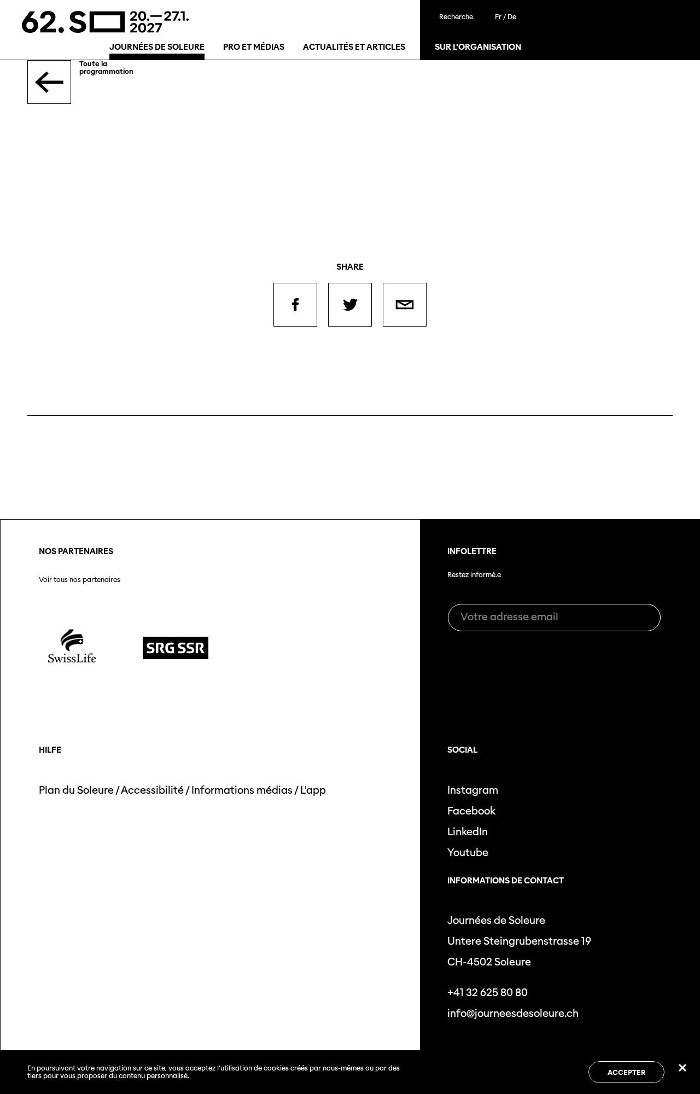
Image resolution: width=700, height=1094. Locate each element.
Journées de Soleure (157, 47)
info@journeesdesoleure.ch (513, 1013)
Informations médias (242, 790)
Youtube (467, 852)
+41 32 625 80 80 (487, 992)
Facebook (471, 811)
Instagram (472, 790)
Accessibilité (152, 790)
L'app (313, 790)
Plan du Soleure (76, 790)
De (512, 17)
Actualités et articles (354, 47)
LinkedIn (467, 831)
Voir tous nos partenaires (79, 580)
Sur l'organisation (478, 47)
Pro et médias (253, 47)
